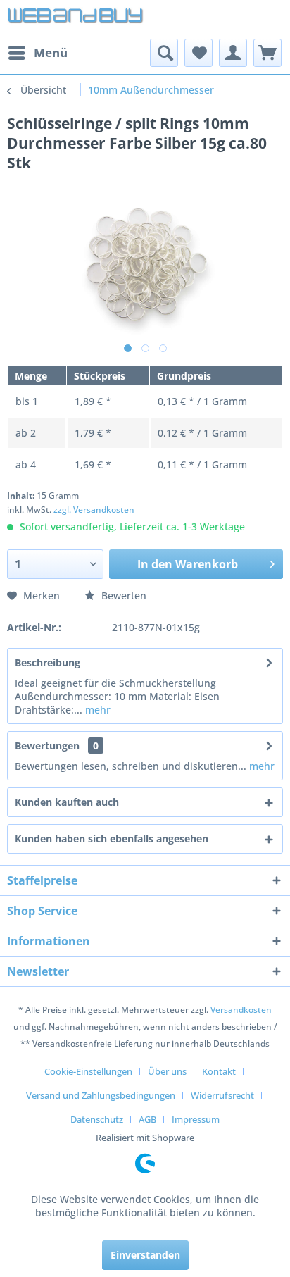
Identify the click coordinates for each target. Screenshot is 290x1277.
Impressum (196, 1119)
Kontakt (219, 1071)
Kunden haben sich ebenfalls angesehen (111, 838)
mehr (96, 709)
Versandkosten (241, 1010)
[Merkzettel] (198, 53)
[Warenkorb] (267, 53)
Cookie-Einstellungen (88, 1071)
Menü (51, 52)
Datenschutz (96, 1119)
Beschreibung (47, 662)
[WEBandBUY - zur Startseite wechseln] (76, 19)
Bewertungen (47, 745)
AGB (147, 1119)
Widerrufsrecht (222, 1095)
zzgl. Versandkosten (93, 510)
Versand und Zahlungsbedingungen (100, 1095)
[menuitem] (37, 53)
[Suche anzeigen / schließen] (164, 53)
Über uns (167, 1071)
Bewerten (122, 595)
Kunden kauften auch (67, 802)
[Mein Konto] (233, 53)
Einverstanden (145, 1255)
